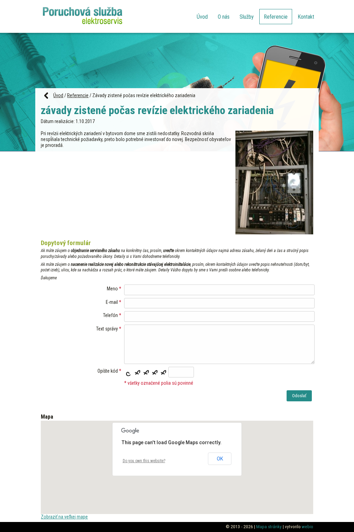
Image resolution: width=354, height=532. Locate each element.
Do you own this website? (144, 460)
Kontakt (306, 16)
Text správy (107, 329)
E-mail (112, 302)
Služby (247, 16)
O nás (224, 16)
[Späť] (44, 95)
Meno (112, 288)
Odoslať (299, 395)
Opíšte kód (107, 371)
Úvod (202, 16)
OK (220, 458)
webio (307, 526)
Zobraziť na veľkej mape (64, 517)
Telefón (110, 315)
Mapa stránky (269, 526)
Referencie (276, 16)
